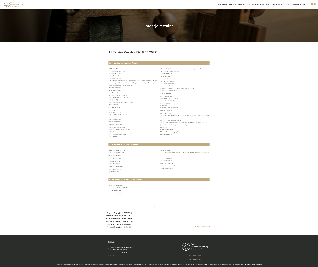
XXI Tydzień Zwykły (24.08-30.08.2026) (119, 213)
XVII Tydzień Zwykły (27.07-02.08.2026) (119, 224)
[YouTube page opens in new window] (315, 4)
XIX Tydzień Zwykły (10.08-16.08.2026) (119, 218)
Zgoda (249, 264)
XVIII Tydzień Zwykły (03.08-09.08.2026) (119, 221)
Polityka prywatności (195, 259)
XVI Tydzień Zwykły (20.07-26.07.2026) (119, 227)
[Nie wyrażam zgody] (316, 265)
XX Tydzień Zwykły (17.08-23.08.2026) (118, 216)
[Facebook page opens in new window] (312, 4)
